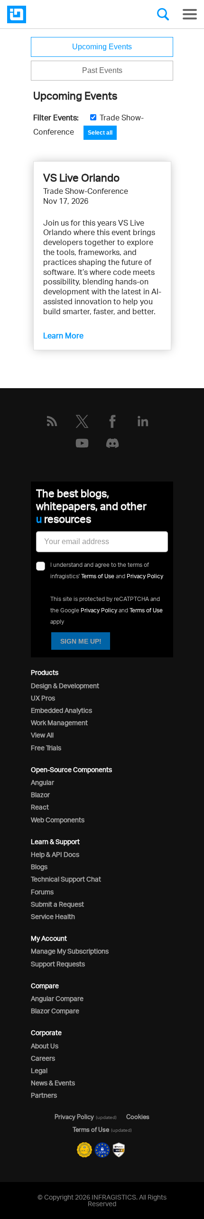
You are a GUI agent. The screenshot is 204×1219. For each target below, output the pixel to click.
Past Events (102, 70)
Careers (43, 1058)
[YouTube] (82, 443)
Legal (39, 1070)
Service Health (53, 916)
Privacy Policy (145, 576)
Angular (42, 782)
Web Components (57, 820)
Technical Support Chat (66, 879)
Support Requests (58, 964)
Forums (42, 892)
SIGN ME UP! (81, 641)
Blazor (40, 795)
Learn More (63, 335)
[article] (102, 256)
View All (42, 735)
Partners (44, 1095)
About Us (44, 1046)
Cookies (137, 1116)
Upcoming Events (102, 47)
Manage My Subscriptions (70, 951)
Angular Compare (57, 998)
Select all (100, 132)
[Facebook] (112, 421)
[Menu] (190, 14)
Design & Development (65, 686)
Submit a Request (57, 904)
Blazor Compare (55, 1011)
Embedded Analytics (61, 710)
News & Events (53, 1083)
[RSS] (51, 421)
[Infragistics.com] (54, 14)
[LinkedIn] (142, 421)
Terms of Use (97, 576)
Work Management (59, 723)
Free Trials (46, 748)
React (40, 807)
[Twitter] (82, 421)
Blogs (39, 867)
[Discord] (112, 443)
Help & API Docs (55, 854)
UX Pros (43, 698)
